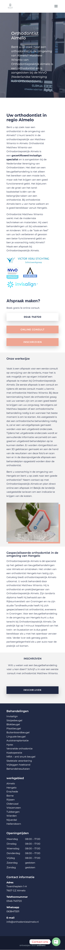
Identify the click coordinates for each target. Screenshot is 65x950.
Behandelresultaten (18, 768)
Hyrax (9, 744)
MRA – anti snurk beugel (20, 756)
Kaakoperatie (14, 752)
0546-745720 (32, 316)
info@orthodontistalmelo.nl (22, 921)
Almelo (10, 783)
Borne (10, 795)
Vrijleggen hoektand (18, 764)
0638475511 (12, 911)
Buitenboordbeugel (18, 732)
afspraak (24, 246)
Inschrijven (32, 341)
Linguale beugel (16, 736)
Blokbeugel (13, 724)
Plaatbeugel (13, 728)
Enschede (12, 791)
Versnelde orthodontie (19, 748)
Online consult (32, 329)
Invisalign (12, 716)
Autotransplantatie (17, 740)
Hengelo (11, 787)
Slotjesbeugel (14, 720)
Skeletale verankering (19, 760)
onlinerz (41, 945)
